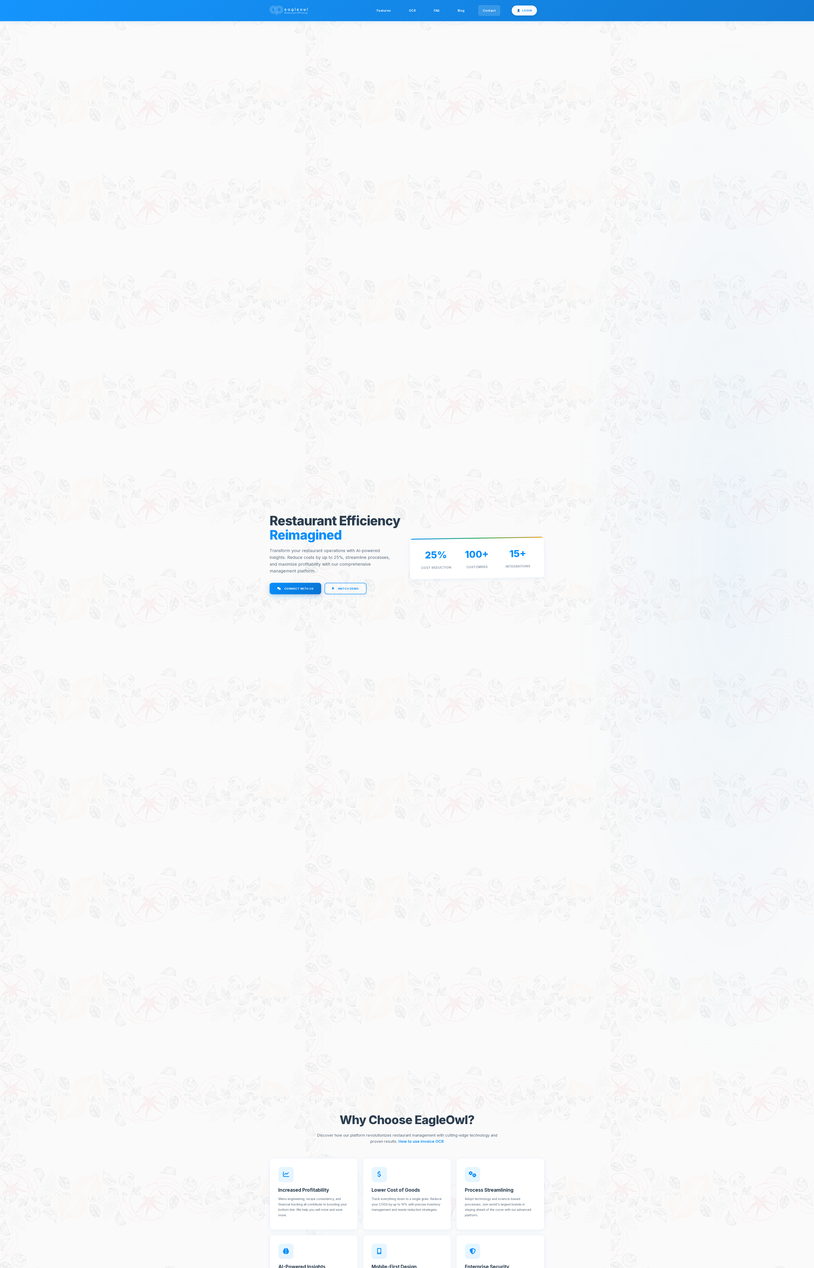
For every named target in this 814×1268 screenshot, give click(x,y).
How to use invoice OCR (421, 1141)
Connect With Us (299, 588)
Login (524, 10)
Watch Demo (348, 588)
